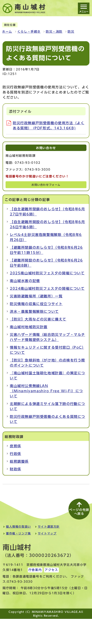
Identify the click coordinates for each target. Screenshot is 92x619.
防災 (71, 31)
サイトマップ (47, 533)
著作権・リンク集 (18, 533)
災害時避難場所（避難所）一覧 (36, 296)
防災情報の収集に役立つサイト (36, 304)
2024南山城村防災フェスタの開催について (47, 288)
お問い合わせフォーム (46, 185)
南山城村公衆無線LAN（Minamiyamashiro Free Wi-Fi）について (46, 391)
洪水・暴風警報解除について (34, 311)
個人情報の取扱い (18, 526)
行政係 (15, 453)
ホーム (7, 31)
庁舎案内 (35, 569)
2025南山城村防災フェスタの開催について (47, 273)
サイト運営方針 (49, 526)
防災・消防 (54, 31)
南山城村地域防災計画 (28, 327)
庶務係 (15, 446)
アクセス (51, 569)
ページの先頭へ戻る (79, 511)
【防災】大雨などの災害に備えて (38, 319)
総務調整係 (19, 461)
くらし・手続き (29, 31)
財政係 (15, 469)
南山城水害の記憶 (25, 280)
